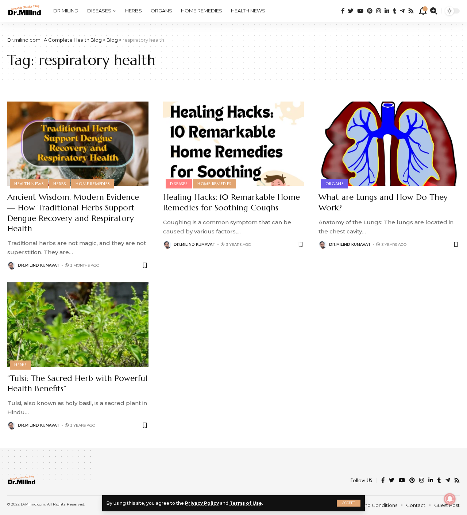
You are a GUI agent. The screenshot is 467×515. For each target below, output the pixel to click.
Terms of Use (245, 503)
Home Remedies (92, 183)
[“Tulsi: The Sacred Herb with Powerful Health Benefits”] (77, 324)
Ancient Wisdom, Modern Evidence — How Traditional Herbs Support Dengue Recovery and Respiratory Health (73, 212)
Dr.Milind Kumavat (38, 265)
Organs (334, 183)
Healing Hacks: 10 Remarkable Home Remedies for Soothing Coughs (231, 202)
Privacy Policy (202, 503)
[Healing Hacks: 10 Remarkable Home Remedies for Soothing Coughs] (233, 144)
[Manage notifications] (450, 499)
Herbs (59, 183)
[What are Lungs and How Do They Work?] (389, 144)
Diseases (179, 183)
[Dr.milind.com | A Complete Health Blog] (24, 11)
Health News (28, 183)
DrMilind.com (33, 504)
